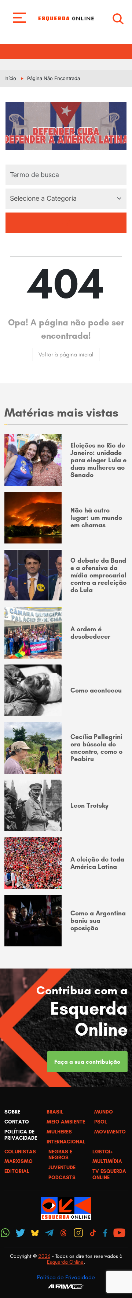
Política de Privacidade (66, 1277)
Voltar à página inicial (66, 354)
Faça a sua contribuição (87, 1061)
